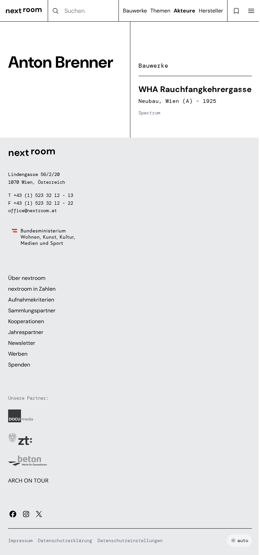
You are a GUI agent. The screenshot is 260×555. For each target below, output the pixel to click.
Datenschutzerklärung (65, 540)
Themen (160, 10)
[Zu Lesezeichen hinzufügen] (243, 93)
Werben (17, 353)
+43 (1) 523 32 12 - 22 (43, 203)
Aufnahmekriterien (31, 299)
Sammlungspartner (32, 310)
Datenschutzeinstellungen (130, 540)
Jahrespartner (25, 332)
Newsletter (21, 343)
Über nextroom (26, 278)
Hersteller (211, 10)
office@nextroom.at (32, 210)
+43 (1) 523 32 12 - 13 (43, 195)
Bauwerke (135, 10)
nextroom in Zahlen (32, 288)
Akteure (184, 10)
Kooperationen (26, 321)
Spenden (19, 364)
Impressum (20, 540)
